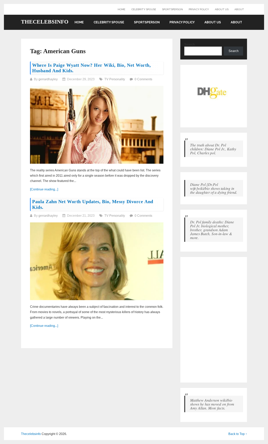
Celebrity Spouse (143, 9)
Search (189, 44)
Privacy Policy (199, 9)
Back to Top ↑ (237, 434)
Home (121, 9)
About (239, 9)
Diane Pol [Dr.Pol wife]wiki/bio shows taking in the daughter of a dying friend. (213, 188)
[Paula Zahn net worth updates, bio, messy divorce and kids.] (96, 261)
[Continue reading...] (44, 189)
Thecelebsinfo (44, 22)
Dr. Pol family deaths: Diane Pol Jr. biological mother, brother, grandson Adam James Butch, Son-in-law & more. (212, 229)
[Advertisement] (213, 320)
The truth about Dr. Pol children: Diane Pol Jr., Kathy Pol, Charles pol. (213, 148)
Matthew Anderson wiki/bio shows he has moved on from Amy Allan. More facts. (212, 403)
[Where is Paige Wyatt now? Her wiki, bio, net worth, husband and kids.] (96, 125)
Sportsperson (172, 9)
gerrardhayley (48, 79)
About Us (222, 9)
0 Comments (143, 79)
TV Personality (114, 79)
